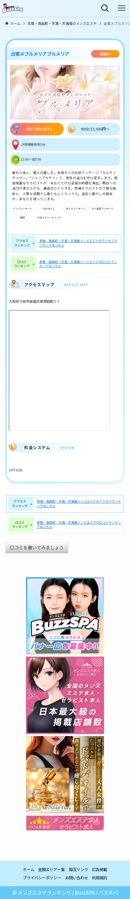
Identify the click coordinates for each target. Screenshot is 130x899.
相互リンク (78, 869)
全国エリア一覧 (51, 869)
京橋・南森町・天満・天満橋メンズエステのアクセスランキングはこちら (78, 243)
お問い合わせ (76, 877)
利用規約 (99, 877)
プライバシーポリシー (42, 877)
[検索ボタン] (105, 8)
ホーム (28, 869)
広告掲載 (99, 869)
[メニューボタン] (121, 8)
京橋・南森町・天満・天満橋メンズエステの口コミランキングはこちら (78, 264)
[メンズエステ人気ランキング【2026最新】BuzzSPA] (13, 8)
